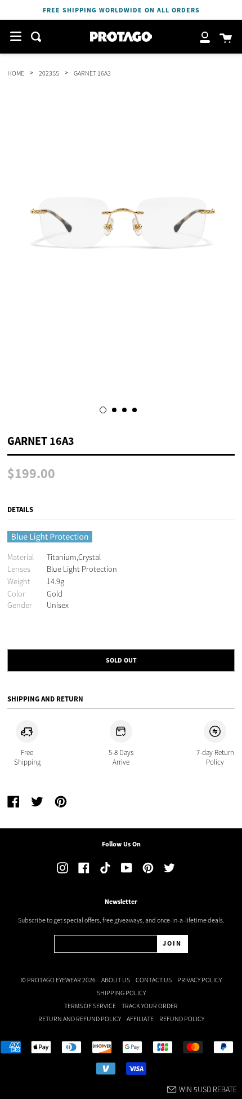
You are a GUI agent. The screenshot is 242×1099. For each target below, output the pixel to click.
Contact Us (154, 980)
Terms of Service (90, 1005)
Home (15, 73)
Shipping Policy (121, 992)
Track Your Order (150, 1005)
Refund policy (181, 1018)
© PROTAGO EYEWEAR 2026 (58, 980)
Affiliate (140, 1018)
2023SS (49, 73)
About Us (115, 980)
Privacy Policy (199, 980)
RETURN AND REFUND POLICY (79, 1018)
